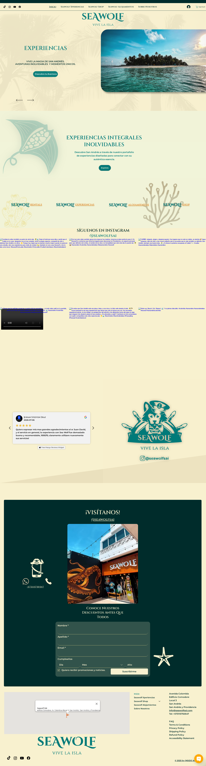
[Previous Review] (10, 428)
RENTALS (36, 204)
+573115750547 (35, 586)
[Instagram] (9, 6)
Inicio (136, 694)
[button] (201, 7)
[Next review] (93, 428)
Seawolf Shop (141, 701)
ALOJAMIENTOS (138, 205)
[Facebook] (19, 6)
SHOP (186, 204)
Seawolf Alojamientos (145, 705)
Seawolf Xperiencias (144, 697)
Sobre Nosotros (142, 708)
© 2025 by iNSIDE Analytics (188, 760)
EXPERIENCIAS (84, 204)
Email (62, 648)
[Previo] (19, 100)
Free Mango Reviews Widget (52, 447)
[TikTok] (4, 6)
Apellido (63, 636)
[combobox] (102, 665)
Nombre (63, 625)
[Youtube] (14, 6)
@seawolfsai (102, 519)
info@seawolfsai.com (180, 710)
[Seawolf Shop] (159, 701)
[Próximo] (30, 100)
